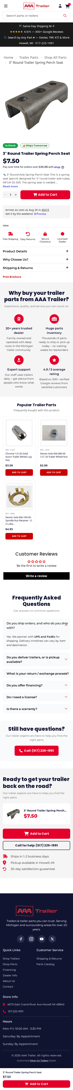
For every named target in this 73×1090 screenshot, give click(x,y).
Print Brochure (12, 277)
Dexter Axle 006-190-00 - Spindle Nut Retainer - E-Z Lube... (18, 520)
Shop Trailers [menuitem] (11, 958)
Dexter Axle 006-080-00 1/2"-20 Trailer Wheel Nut (54, 455)
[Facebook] (21, 939)
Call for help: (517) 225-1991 (36, 845)
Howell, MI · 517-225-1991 (36, 43)
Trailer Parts (28, 57)
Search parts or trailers (22, 15)
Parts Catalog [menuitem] (45, 964)
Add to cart (19, 472)
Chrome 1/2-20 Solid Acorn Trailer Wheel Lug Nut (18, 457)
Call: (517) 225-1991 (39, 750)
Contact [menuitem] (8, 986)
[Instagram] (31, 939)
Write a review (36, 576)
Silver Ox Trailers (39, 1060)
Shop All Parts (55, 57)
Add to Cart (39, 833)
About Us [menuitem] (9, 981)
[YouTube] (41, 939)
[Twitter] (52, 939)
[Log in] (60, 6)
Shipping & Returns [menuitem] (49, 958)
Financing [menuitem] (9, 969)
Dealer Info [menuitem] (10, 975)
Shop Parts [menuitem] (10, 964)
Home (8, 57)
